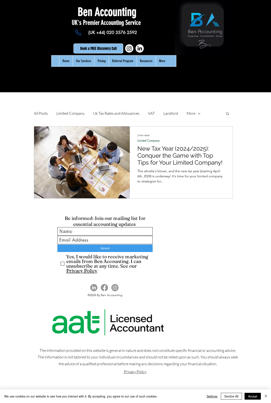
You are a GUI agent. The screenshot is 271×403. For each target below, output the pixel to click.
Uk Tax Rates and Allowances (116, 113)
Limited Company (70, 113)
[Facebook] (104, 287)
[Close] (265, 396)
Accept (252, 396)
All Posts (41, 113)
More (191, 113)
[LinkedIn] (140, 48)
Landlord (170, 113)
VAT (151, 113)
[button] (227, 114)
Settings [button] (212, 396)
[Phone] (78, 33)
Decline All (231, 396)
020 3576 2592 (121, 32)
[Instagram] (129, 48)
